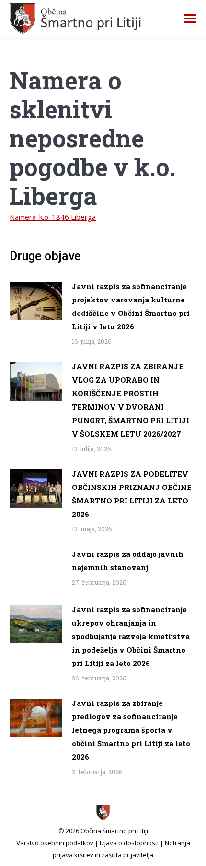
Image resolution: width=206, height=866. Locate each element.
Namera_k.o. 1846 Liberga (53, 217)
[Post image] (36, 301)
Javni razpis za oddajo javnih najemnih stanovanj (127, 560)
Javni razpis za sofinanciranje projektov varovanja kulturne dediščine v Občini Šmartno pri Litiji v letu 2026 (131, 306)
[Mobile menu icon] (190, 19)
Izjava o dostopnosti (129, 843)
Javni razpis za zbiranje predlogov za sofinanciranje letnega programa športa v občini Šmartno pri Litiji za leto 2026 (131, 730)
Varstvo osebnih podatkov (54, 843)
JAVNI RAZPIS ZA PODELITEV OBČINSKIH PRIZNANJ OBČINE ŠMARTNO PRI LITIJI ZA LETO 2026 (132, 494)
